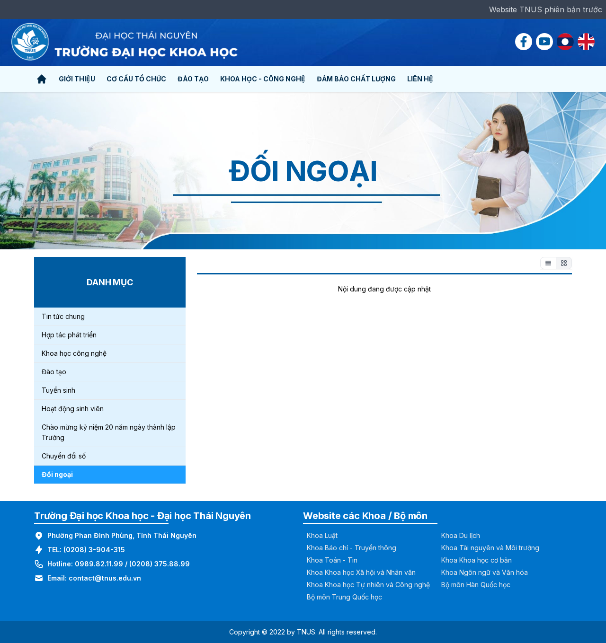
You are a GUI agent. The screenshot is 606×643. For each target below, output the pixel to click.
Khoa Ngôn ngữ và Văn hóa (484, 572)
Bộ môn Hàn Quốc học (475, 585)
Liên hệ (420, 79)
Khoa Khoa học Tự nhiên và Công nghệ (368, 585)
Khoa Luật (322, 535)
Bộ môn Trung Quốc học (344, 597)
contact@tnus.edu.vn (105, 578)
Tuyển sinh (58, 390)
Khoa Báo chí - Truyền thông (351, 548)
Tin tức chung (63, 316)
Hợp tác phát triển (69, 335)
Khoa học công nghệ (74, 353)
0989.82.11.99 (99, 564)
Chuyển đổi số (64, 456)
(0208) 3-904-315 (94, 550)
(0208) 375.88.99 (159, 564)
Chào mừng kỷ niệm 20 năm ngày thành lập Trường (109, 432)
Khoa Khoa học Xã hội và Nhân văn (361, 572)
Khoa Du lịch (460, 535)
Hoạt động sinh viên (73, 409)
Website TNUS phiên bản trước (545, 9)
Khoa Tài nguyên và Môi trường (490, 548)
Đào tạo (54, 372)
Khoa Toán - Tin (332, 560)
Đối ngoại (57, 474)
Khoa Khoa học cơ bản (476, 560)
